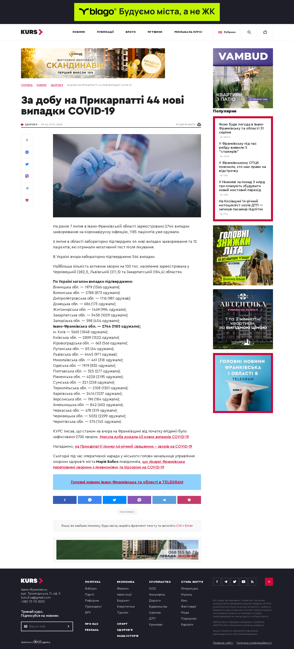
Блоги (131, 32)
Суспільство (160, 582)
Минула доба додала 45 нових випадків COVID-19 (144, 437)
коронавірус (127, 512)
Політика (92, 582)
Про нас (91, 624)
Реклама (92, 630)
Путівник (155, 32)
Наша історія (127, 636)
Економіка (125, 582)
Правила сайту (223, 643)
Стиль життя (192, 582)
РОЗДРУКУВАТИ (185, 124)
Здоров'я (31, 124)
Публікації (105, 32)
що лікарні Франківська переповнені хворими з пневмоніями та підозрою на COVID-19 (119, 464)
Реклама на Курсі (188, 32)
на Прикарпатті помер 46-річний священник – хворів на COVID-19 (133, 446)
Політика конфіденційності (254, 643)
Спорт (122, 624)
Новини (79, 32)
